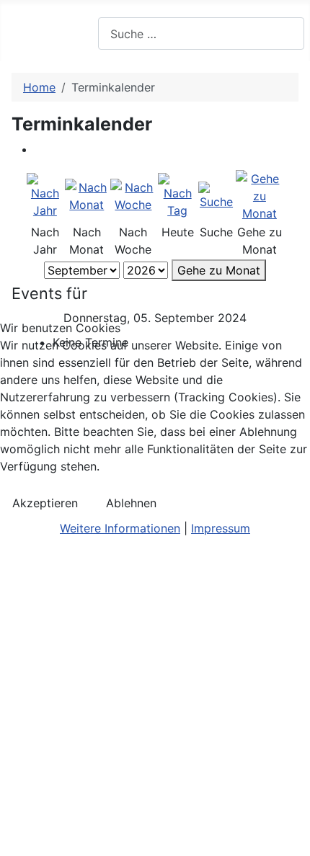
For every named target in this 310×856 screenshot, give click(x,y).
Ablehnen (131, 503)
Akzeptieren (45, 503)
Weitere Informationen (120, 528)
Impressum (220, 528)
